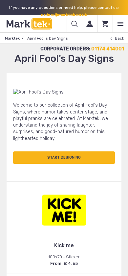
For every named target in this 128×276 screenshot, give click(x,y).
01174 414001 (107, 49)
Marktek (12, 38)
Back (119, 38)
